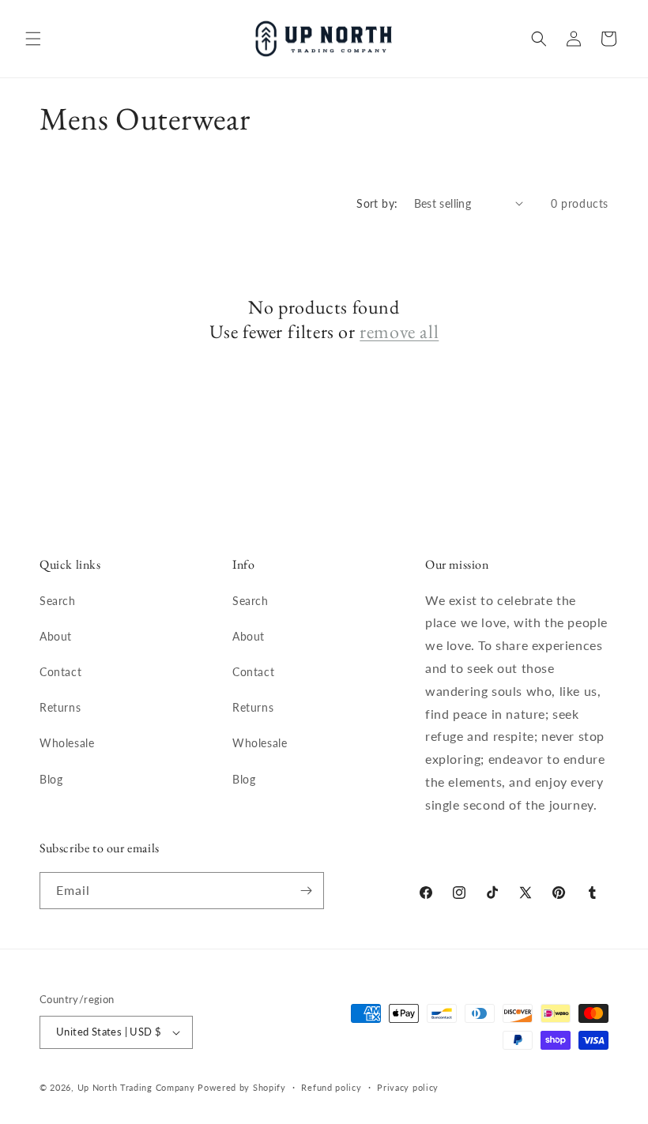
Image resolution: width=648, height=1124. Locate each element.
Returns (60, 707)
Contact (60, 672)
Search (58, 600)
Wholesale (67, 743)
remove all (399, 331)
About (56, 636)
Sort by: (376, 203)
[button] (33, 38)
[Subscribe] (305, 890)
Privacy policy (408, 1087)
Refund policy (331, 1087)
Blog (51, 779)
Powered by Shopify (242, 1087)
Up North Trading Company (136, 1087)
